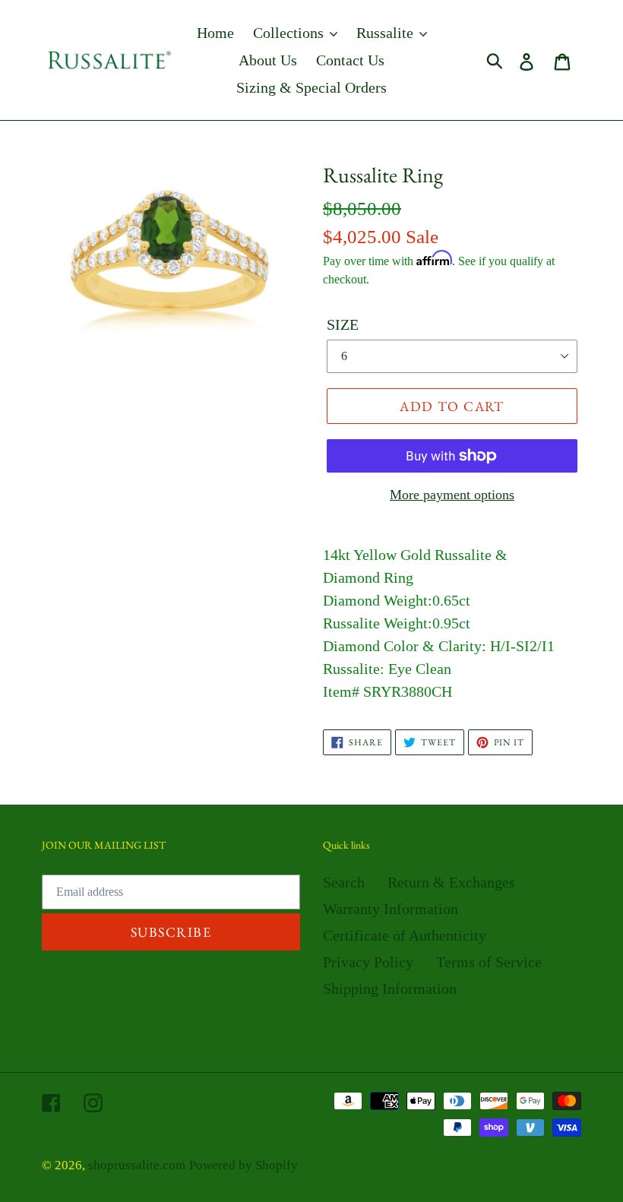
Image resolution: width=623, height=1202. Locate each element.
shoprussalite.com (136, 1165)
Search (344, 882)
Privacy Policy (368, 962)
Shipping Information (390, 988)
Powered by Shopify (243, 1165)
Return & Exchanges (451, 882)
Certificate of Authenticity (404, 935)
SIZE (343, 324)
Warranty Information (390, 908)
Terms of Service (489, 962)
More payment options (452, 494)
